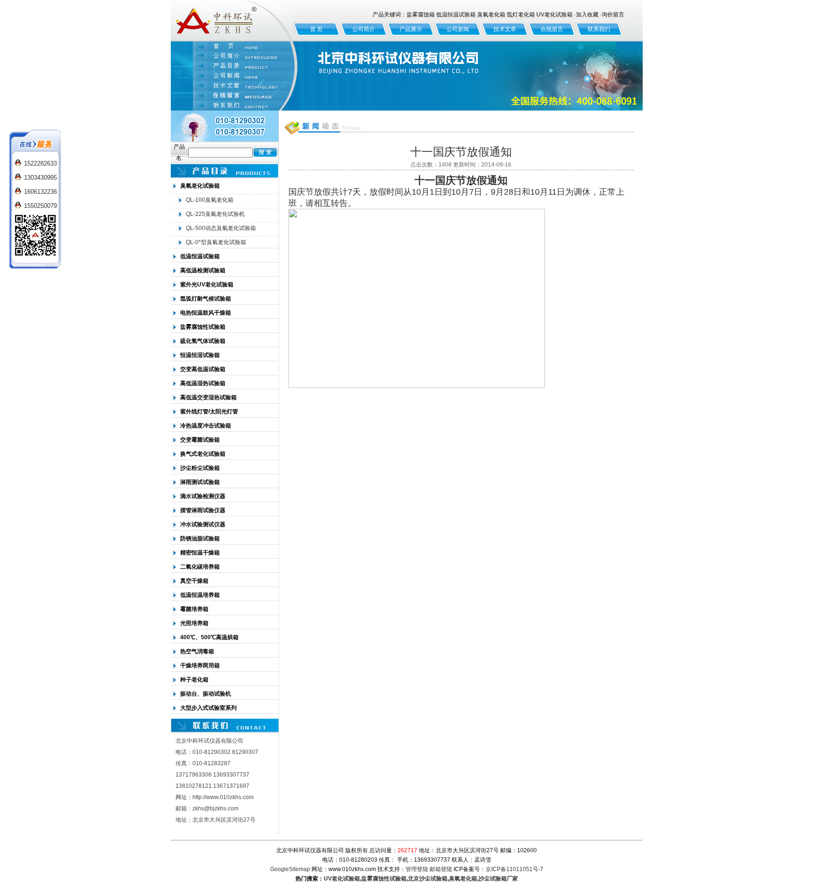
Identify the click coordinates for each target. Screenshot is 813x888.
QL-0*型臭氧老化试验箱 (216, 242)
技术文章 (505, 29)
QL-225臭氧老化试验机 (215, 214)
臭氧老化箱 (463, 878)
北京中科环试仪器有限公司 (232, 20)
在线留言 (552, 29)
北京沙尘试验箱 (427, 878)
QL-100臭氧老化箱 (209, 200)
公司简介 (363, 29)
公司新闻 (457, 29)
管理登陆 (417, 869)
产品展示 (410, 29)
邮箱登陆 (441, 869)
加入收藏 (587, 14)
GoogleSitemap (290, 869)
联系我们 (599, 29)
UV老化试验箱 (342, 878)
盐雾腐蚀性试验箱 (383, 878)
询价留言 (613, 14)
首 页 (316, 29)
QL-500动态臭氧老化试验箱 (221, 228)
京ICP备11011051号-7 (514, 869)
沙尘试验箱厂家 (498, 878)
